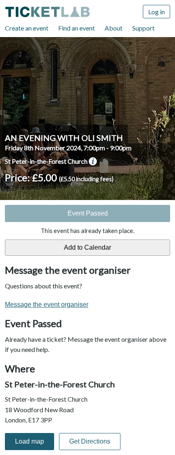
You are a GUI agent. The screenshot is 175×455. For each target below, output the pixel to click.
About (113, 28)
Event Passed (88, 213)
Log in (156, 11)
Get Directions (89, 441)
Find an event (76, 28)
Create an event (26, 28)
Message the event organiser (46, 304)
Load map (29, 441)
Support (143, 28)
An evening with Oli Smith (64, 138)
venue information (93, 161)
